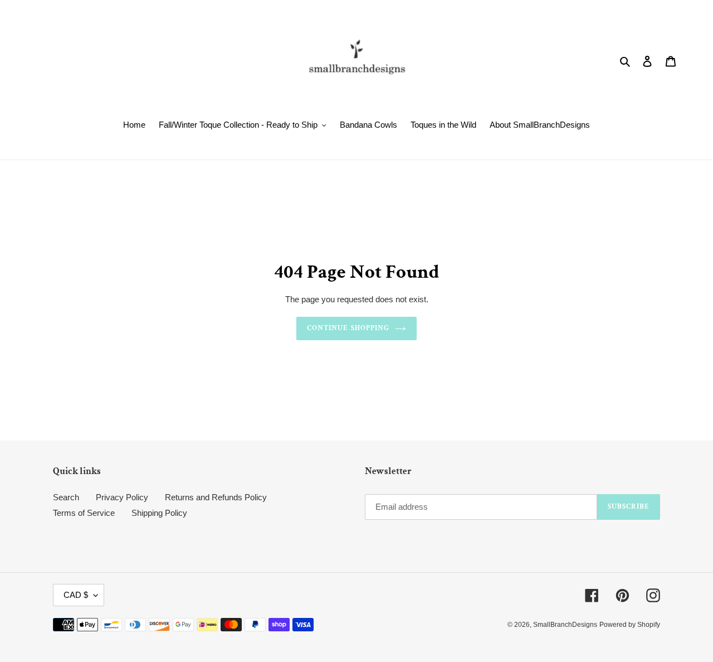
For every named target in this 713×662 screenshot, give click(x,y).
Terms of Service (84, 513)
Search (66, 497)
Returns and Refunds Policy (216, 497)
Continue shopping (348, 328)
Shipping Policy (159, 513)
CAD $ (76, 595)
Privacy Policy (122, 497)
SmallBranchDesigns (565, 625)
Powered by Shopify (629, 625)
